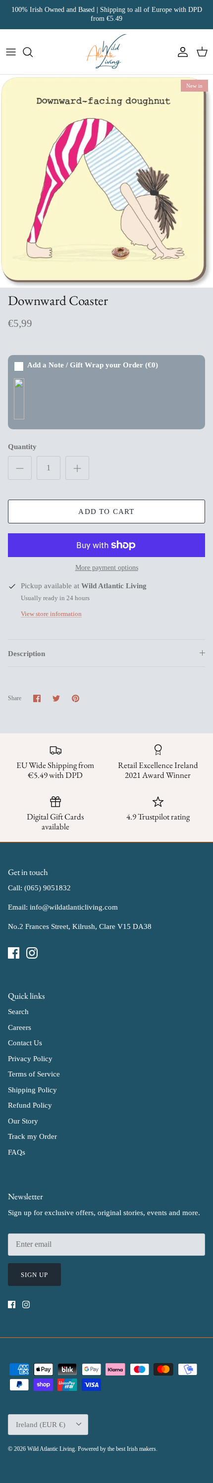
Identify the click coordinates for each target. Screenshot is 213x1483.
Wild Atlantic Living (51, 1448)
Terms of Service (34, 1074)
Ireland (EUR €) (40, 1425)
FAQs (16, 1152)
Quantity (22, 447)
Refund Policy (30, 1105)
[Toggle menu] (11, 52)
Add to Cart (106, 511)
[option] (106, 181)
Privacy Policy (30, 1059)
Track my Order (32, 1136)
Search (18, 1012)
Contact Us (25, 1043)
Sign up (34, 1274)
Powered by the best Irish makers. (118, 1448)
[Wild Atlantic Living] (107, 52)
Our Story (23, 1121)
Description (26, 654)
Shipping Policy (32, 1090)
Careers (19, 1027)
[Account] (180, 52)
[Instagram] (32, 953)
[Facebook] (13, 953)
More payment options (106, 567)
